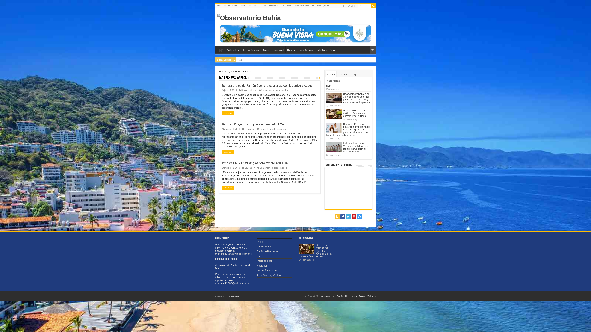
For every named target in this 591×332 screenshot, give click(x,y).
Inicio (219, 6)
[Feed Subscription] (319, 78)
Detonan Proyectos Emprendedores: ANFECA (253, 124)
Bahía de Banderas (248, 6)
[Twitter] (349, 6)
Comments (333, 80)
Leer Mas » (228, 113)
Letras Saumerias (301, 6)
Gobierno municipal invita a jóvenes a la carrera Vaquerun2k (354, 113)
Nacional (287, 6)
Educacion (250, 129)
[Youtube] (352, 6)
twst (328, 85)
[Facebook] (346, 6)
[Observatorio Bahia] (249, 17)
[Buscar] (373, 6)
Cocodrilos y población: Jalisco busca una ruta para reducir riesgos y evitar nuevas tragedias (288, 60)
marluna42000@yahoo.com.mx (233, 253)
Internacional (274, 6)
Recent (331, 74)
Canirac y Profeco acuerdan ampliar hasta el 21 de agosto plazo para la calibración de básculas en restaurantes (348, 130)
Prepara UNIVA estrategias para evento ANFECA (255, 163)
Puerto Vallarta (230, 6)
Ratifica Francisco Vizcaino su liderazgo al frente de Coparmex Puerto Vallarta (357, 147)
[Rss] (343, 6)
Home (225, 71)
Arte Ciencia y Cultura (321, 6)
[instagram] (355, 6)
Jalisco (262, 6)
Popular (343, 74)
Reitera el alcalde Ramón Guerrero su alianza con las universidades (267, 85)
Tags (354, 74)
